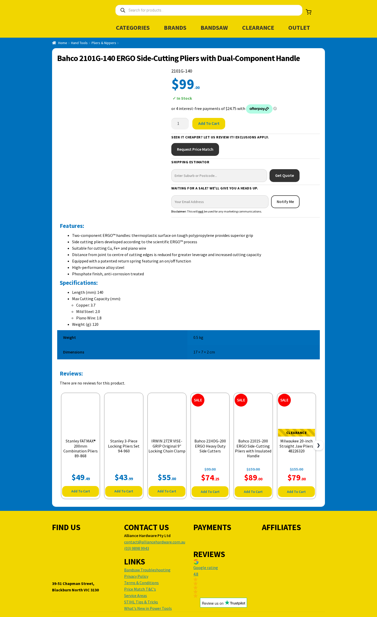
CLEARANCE (258, 28)
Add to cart (209, 123)
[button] (223, 578)
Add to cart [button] (80, 491)
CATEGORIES (133, 28)
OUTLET (299, 28)
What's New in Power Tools (148, 608)
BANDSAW (214, 28)
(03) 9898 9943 (136, 548)
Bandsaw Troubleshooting (147, 569)
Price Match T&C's (140, 589)
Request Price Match (195, 149)
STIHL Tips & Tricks (141, 601)
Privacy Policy (136, 576)
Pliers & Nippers (104, 43)
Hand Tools (79, 43)
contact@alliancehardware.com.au (154, 541)
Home (62, 43)
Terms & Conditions (141, 582)
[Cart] (308, 12)
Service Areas (135, 595)
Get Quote (284, 175)
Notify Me (285, 201)
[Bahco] (300, 91)
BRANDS (175, 28)
